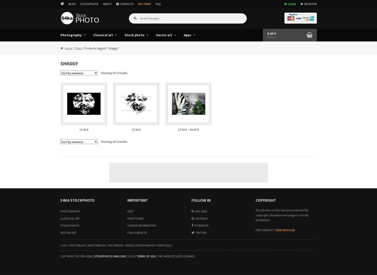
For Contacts (137, 233)
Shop (78, 48)
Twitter (200, 233)
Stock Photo (69, 225)
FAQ (158, 4)
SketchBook (96, 245)
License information (141, 225)
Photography (71, 35)
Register (310, 4)
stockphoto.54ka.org (110, 256)
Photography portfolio (153, 245)
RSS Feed (201, 211)
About (107, 4)
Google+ (201, 218)
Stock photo (134, 35)
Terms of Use (146, 256)
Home (68, 48)
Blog (72, 4)
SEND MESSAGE (285, 230)
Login (292, 4)
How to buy (135, 218)
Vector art (164, 35)
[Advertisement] (188, 172)
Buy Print (144, 4)
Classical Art (70, 218)
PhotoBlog (77, 245)
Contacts (127, 4)
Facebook (201, 225)
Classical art (103, 35)
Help (130, 211)
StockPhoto (89, 4)
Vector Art (68, 233)
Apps (187, 35)
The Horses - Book (120, 245)
